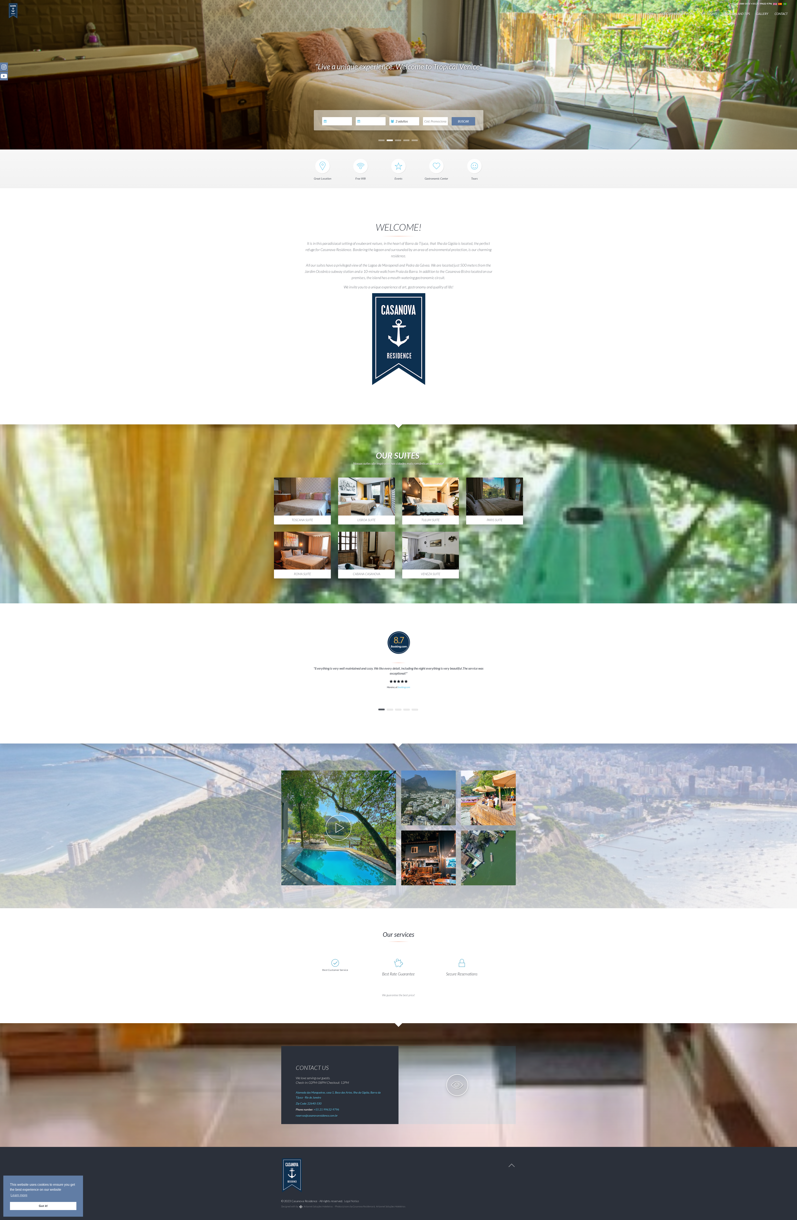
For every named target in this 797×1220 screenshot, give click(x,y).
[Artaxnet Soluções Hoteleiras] (300, 1206)
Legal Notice (351, 1201)
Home (649, 14)
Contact (781, 14)
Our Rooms (708, 14)
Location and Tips (736, 14)
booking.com (404, 687)
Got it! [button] (43, 1206)
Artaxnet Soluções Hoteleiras (318, 1206)
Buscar (463, 121)
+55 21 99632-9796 (326, 1109)
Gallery (762, 14)
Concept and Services (676, 14)
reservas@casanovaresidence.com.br (317, 1115)
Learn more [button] (19, 1195)
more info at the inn (428, 804)
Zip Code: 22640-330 (308, 1103)
